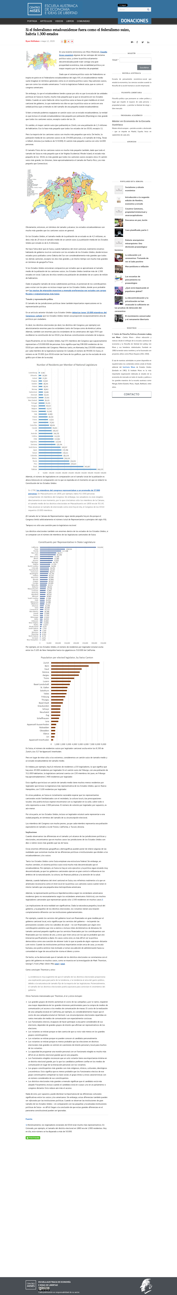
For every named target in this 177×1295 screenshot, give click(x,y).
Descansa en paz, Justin (136, 220)
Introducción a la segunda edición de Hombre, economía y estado (137, 200)
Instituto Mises (129, 367)
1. (26, 1125)
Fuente (29, 1119)
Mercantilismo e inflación (137, 266)
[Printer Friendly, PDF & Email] (33, 1137)
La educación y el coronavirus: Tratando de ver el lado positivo (136, 258)
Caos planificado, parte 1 (136, 230)
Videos (59, 21)
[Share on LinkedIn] (148, 42)
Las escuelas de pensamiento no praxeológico (132, 279)
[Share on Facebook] (137, 42)
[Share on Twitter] (143, 42)
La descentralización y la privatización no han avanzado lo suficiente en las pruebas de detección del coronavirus (132, 304)
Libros (70, 21)
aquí (57, 963)
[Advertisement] (131, 162)
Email (115, 60)
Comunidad (83, 21)
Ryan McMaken (33, 41)
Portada (32, 21)
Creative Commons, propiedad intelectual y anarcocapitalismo (136, 212)
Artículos (46, 21)
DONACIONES (134, 20)
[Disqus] (67, 1171)
